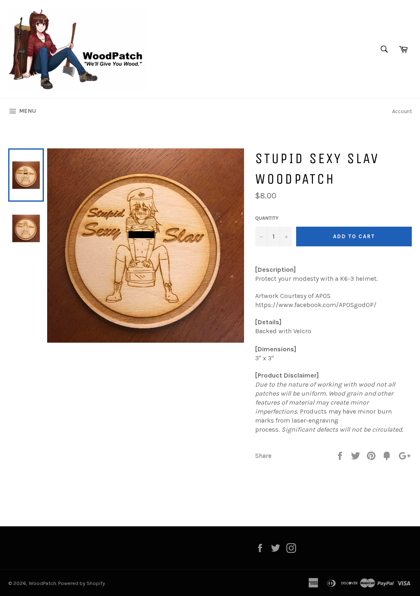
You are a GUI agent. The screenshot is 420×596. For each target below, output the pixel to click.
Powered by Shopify (81, 583)
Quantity (266, 218)
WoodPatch (42, 583)
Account (402, 111)
